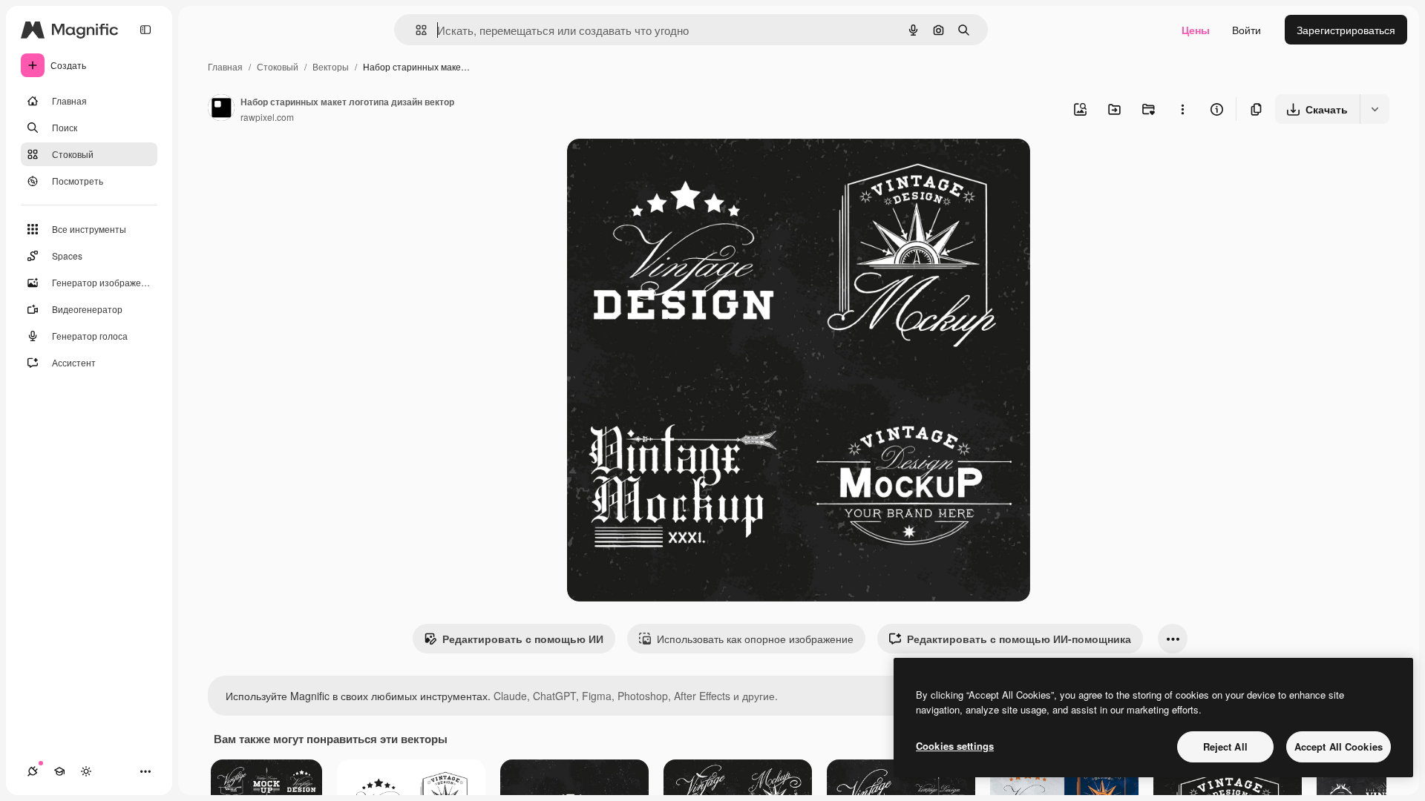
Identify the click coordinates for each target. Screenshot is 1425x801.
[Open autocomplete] (415, 30)
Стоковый (277, 66)
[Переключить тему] (86, 771)
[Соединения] (33, 771)
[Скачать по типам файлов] (1374, 109)
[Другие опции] (1182, 109)
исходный (666, 167)
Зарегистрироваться (1346, 29)
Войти (1246, 29)
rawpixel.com (267, 117)
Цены (1196, 29)
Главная (225, 66)
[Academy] (59, 771)
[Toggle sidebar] (145, 30)
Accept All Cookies (1338, 746)
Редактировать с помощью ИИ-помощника (1019, 638)
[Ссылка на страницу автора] (221, 109)
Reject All (1225, 746)
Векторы (330, 66)
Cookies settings (955, 746)
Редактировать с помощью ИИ (522, 638)
